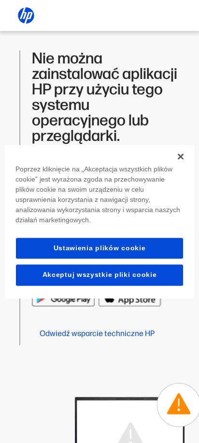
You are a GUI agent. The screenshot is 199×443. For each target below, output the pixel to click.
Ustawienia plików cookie (100, 248)
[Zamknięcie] (180, 156)
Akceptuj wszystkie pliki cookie (100, 275)
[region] (99, 221)
